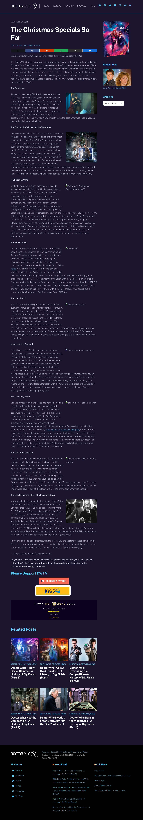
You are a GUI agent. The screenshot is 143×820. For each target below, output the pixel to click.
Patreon (18, 770)
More (92, 6)
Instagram (19, 791)
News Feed (61, 764)
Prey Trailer (99, 771)
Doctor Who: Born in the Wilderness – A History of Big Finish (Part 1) (81, 722)
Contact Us (55, 752)
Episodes (81, 6)
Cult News (101, 764)
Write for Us (65, 752)
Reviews (57, 6)
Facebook (19, 775)
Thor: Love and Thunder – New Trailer (110, 790)
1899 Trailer (99, 780)
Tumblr (18, 786)
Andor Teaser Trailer (103, 785)
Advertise (45, 752)
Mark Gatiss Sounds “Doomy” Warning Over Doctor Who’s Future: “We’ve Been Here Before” (71, 790)
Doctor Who (17, 45)
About (85, 752)
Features (69, 6)
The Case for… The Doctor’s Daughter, (62, 429)
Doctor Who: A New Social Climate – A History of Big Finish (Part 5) (23, 672)
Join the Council (54, 617)
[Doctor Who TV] (25, 8)
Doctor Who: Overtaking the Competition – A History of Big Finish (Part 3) (81, 674)
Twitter (18, 781)
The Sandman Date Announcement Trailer (112, 776)
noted (13, 268)
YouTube (19, 796)
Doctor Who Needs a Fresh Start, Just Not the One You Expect (52, 721)
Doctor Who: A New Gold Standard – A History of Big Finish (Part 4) (52, 672)
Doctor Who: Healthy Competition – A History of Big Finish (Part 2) (23, 722)
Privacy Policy (76, 752)
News (46, 6)
